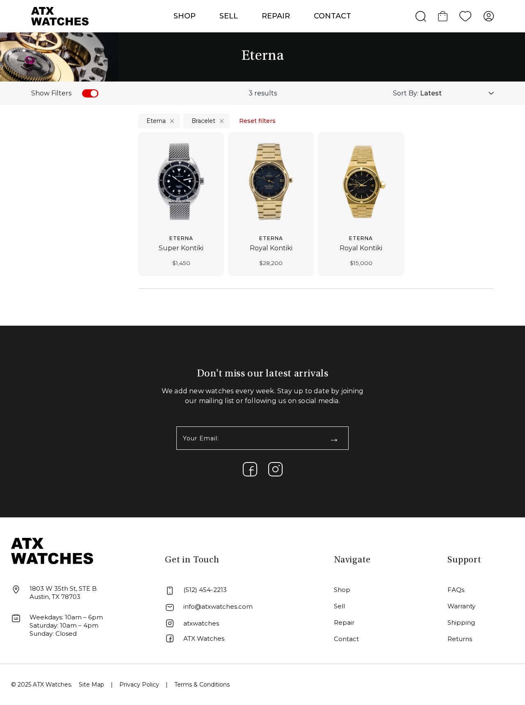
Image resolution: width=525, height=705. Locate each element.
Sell (228, 15)
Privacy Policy (139, 684)
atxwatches (201, 623)
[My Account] (489, 16)
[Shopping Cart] (442, 16)
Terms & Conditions (202, 684)
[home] (52, 550)
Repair (344, 622)
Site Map (91, 684)
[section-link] (250, 469)
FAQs (455, 590)
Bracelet (203, 121)
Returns (459, 639)
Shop (342, 590)
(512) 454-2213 (205, 590)
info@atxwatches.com (218, 606)
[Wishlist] (465, 16)
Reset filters (257, 121)
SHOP (184, 15)
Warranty (461, 606)
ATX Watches (203, 638)
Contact (332, 15)
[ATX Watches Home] (60, 16)
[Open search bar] (420, 16)
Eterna (156, 121)
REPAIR (276, 15)
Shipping (461, 622)
